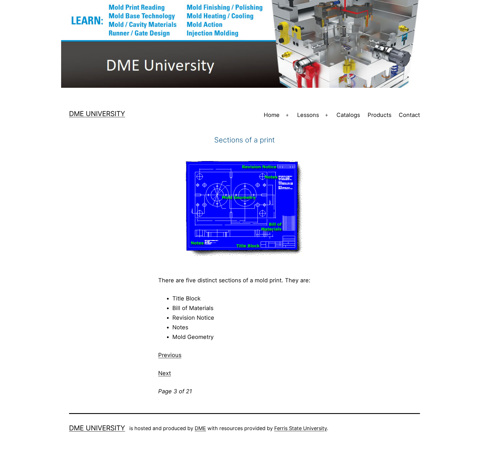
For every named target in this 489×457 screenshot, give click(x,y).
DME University (97, 114)
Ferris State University (300, 428)
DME (200, 428)
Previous (169, 355)
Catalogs (348, 115)
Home (272, 115)
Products (379, 115)
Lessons (308, 115)
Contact (409, 115)
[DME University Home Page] (244, 43)
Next (164, 373)
